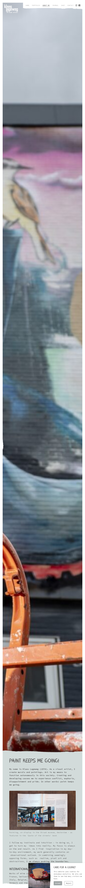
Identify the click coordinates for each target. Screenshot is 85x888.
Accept (58, 883)
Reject (68, 883)
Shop (63, 5)
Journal (55, 5)
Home (27, 5)
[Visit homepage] (11, 8)
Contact (70, 5)
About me (46, 5)
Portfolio (36, 5)
